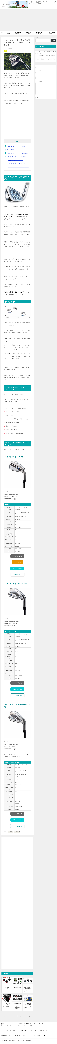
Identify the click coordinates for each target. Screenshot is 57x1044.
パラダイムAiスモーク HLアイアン (16, 163)
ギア (5, 50)
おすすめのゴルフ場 (52, 33)
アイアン (10, 831)
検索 (36, 37)
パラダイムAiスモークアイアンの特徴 (16, 146)
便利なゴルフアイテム (18, 33)
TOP (19, 1023)
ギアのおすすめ (9, 33)
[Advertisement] (28, 19)
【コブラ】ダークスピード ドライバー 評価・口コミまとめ (9, 1016)
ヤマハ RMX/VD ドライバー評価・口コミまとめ (6, 987)
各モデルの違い (10, 149)
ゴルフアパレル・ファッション (40, 33)
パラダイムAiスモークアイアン (15, 160)
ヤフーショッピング (17, 574)
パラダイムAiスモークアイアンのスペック (17, 156)
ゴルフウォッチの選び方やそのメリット (17, 987)
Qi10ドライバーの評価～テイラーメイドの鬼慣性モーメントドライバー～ (28, 989)
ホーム (2, 33)
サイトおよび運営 (23, 1030)
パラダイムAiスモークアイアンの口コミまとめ (18, 153)
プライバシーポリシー (11, 1030)
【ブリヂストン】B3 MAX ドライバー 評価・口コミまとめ (26, 1016)
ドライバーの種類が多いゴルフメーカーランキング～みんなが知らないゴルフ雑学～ (17, 1006)
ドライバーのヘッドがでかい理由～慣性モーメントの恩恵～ (6, 1005)
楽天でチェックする (17, 568)
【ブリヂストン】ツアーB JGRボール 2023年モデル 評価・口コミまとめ (28, 1006)
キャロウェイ (17, 831)
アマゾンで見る (17, 562)
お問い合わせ (33, 1030)
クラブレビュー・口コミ (28, 33)
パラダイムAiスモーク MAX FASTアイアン (18, 167)
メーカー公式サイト (17, 556)
